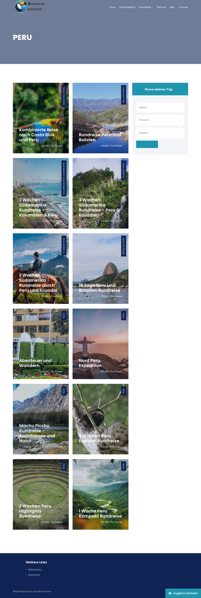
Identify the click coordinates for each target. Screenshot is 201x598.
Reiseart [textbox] (143, 132)
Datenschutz (35, 569)
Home (112, 6)
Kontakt (183, 6)
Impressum (34, 574)
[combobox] (160, 120)
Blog (172, 6)
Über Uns (161, 6)
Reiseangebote (127, 6)
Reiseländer (145, 6)
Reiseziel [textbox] (144, 119)
